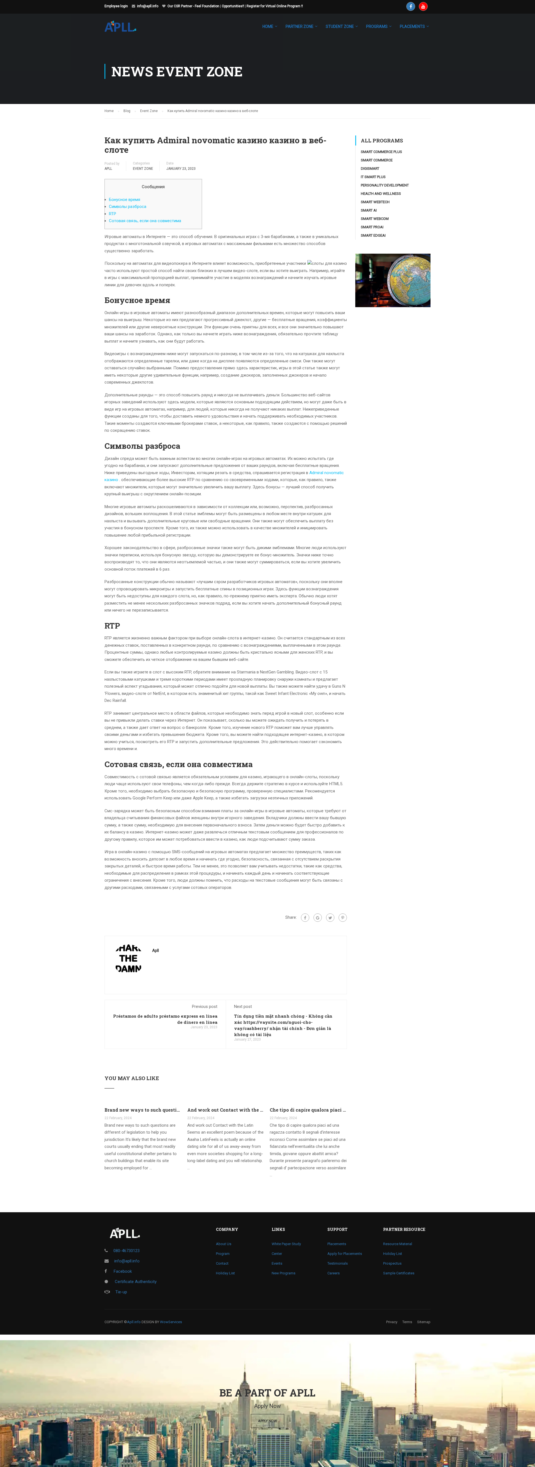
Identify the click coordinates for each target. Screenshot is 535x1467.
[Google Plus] (317, 917)
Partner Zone (299, 26)
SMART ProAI (372, 227)
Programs (377, 26)
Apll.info (134, 1322)
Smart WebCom (375, 219)
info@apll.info (147, 6)
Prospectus (392, 1263)
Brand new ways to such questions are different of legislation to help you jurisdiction (143, 1110)
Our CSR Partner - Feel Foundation (193, 6)
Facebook (122, 1271)
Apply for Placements (344, 1254)
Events (277, 1263)
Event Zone (143, 169)
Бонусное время (124, 199)
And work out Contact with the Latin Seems (225, 1110)
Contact (222, 1263)
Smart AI (369, 210)
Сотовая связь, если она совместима (145, 220)
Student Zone (340, 26)
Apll (108, 169)
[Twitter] (330, 917)
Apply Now (267, 1421)
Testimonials (337, 1263)
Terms (407, 1322)
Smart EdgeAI (373, 235)
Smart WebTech (375, 202)
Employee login (116, 6)
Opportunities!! (233, 6)
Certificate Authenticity (135, 1281)
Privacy (391, 1322)
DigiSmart (370, 168)
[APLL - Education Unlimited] (125, 29)
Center (277, 1254)
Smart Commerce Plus (381, 152)
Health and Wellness (381, 193)
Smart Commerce (377, 160)
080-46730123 (126, 1250)
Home (267, 26)
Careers (333, 1273)
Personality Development (385, 185)
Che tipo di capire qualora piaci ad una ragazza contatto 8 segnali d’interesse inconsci (308, 1110)
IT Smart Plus (373, 177)
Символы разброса (127, 206)
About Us (223, 1244)
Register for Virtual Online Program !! (275, 6)
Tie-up (121, 1291)
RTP (112, 213)
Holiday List (225, 1273)
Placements (336, 1244)
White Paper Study (286, 1244)
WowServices (171, 1322)
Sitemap (424, 1322)
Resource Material (397, 1244)
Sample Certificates (398, 1273)
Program (223, 1254)
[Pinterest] (343, 917)
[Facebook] (305, 917)
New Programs (283, 1273)
